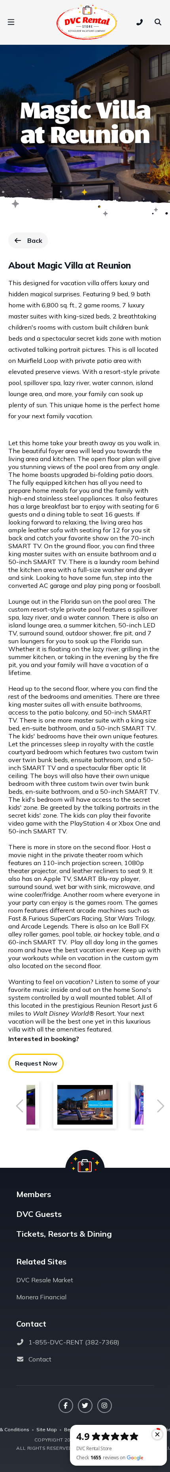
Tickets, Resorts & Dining (64, 1234)
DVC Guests (39, 1214)
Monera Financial (41, 1297)
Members (33, 1194)
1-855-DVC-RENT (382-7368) (73, 1342)
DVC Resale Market (44, 1280)
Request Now (36, 1063)
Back (37, 242)
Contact (39, 1359)
